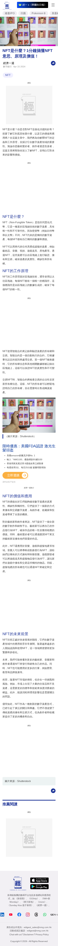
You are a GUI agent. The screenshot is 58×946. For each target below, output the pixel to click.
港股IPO (10, 13)
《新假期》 (20, 898)
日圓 (23, 13)
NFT (8, 75)
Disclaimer (28, 934)
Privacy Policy (42, 934)
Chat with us (15, 934)
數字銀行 (7, 66)
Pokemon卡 (39, 13)
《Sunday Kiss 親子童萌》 (20, 905)
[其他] (53, 63)
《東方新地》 (28, 902)
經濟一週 (8, 63)
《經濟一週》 (41, 905)
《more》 (41, 902)
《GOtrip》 (33, 898)
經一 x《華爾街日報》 (34, 5)
